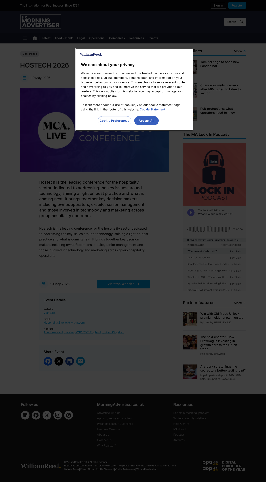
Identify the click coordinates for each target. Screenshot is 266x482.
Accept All (146, 120)
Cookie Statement (152, 109)
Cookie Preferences (114, 120)
